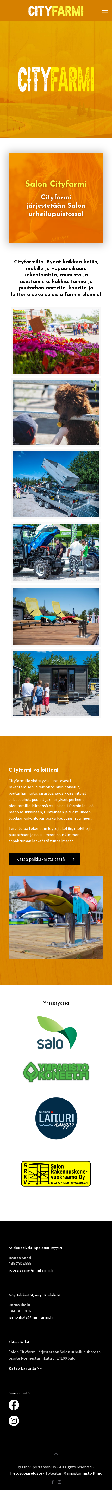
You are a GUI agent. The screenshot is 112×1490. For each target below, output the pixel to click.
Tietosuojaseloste (26, 1473)
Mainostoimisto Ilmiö (82, 1473)
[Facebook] (52, 1482)
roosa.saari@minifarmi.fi (31, 1270)
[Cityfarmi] (56, 10)
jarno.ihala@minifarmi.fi (31, 1317)
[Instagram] (59, 1482)
